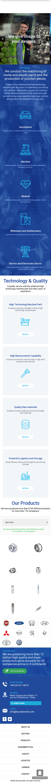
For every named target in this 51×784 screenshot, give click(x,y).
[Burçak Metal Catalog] (40, 773)
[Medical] (25, 190)
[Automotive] (25, 120)
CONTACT (25, 774)
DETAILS (25, 334)
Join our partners (17, 671)
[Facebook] (5, 719)
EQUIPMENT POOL (25, 747)
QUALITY (25, 754)
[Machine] (25, 155)
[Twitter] (10, 719)
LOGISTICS (25, 761)
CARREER (26, 767)
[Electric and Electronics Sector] (25, 257)
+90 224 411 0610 (19, 685)
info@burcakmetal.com (22, 711)
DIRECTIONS (19, 703)
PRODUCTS (25, 740)
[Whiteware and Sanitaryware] (25, 223)
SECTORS (25, 734)
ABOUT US (25, 727)
